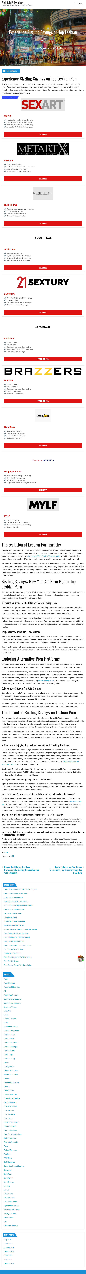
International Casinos (12, 1098)
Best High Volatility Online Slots (16, 901)
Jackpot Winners (10, 1102)
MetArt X (8, 160)
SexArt (7, 116)
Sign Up (43, 134)
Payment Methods (11, 1142)
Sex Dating (8, 1178)
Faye (6, 852)
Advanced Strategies (12, 987)
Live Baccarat (9, 1110)
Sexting (7, 1186)
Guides (6, 1078)
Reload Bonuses (10, 1150)
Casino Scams (9, 1051)
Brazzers (8, 380)
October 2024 (9, 1263)
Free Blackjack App (11, 961)
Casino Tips (8, 1055)
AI (5, 991)
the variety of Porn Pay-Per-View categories (44, 556)
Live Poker (8, 1118)
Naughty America (12, 471)
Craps (6, 1062)
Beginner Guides (10, 1007)
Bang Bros (9, 427)
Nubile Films (10, 205)
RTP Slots (8, 1158)
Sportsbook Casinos (11, 1206)
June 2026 (8, 1243)
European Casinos (11, 1074)
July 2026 (7, 1240)
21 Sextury (9, 294)
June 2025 (8, 1255)
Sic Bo (6, 1190)
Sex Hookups (9, 1182)
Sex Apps (7, 1170)
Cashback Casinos (11, 1027)
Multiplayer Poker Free (12, 953)
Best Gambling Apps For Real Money (18, 957)
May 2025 (7, 1259)
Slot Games (8, 1194)
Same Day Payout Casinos (14, 1166)
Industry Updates (10, 1094)
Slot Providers (9, 1198)
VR (5, 1222)
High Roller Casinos (11, 1082)
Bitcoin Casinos (10, 1019)
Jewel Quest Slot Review (13, 897)
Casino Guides (9, 1035)
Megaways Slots (10, 1126)
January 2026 (9, 1247)
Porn (12, 856)
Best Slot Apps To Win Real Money (17, 937)
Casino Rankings (10, 1047)
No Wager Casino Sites (13, 913)
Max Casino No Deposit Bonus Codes (18, 905)
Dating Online (9, 1066)
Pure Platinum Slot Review (14, 925)
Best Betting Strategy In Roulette (16, 933)
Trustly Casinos (10, 1214)
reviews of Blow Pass (46, 681)
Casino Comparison (11, 1031)
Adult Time (9, 249)
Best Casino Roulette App (13, 949)
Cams (6, 1023)
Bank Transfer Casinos (12, 999)
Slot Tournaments (10, 1202)
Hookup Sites (9, 1090)
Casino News (9, 1039)
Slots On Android (10, 917)
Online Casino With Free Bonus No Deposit (20, 889)
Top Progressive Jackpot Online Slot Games (20, 929)
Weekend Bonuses (11, 1226)
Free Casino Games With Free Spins (17, 965)
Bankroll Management (12, 1003)
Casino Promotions (11, 1043)
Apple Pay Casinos (11, 995)
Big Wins (7, 1011)
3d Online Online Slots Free (14, 921)
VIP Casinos (8, 1218)
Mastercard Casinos (11, 1122)
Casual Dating (9, 1059)
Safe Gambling (9, 1162)
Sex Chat (7, 1174)
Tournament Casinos (12, 1210)
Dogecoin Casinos (11, 1070)
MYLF (7, 516)
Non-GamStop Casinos (12, 1134)
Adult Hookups (9, 983)
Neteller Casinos (10, 1130)
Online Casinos (10, 1138)
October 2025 (9, 1251)
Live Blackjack (9, 1114)
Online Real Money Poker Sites (15, 893)
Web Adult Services (13, 2)
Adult (6, 979)
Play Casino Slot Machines (14, 941)
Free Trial (43, 359)
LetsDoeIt (9, 338)
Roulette (7, 1154)
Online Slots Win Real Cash (14, 909)
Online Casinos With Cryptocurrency (17, 945)
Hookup (7, 1086)
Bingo (6, 1015)
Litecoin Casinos (10, 1106)
